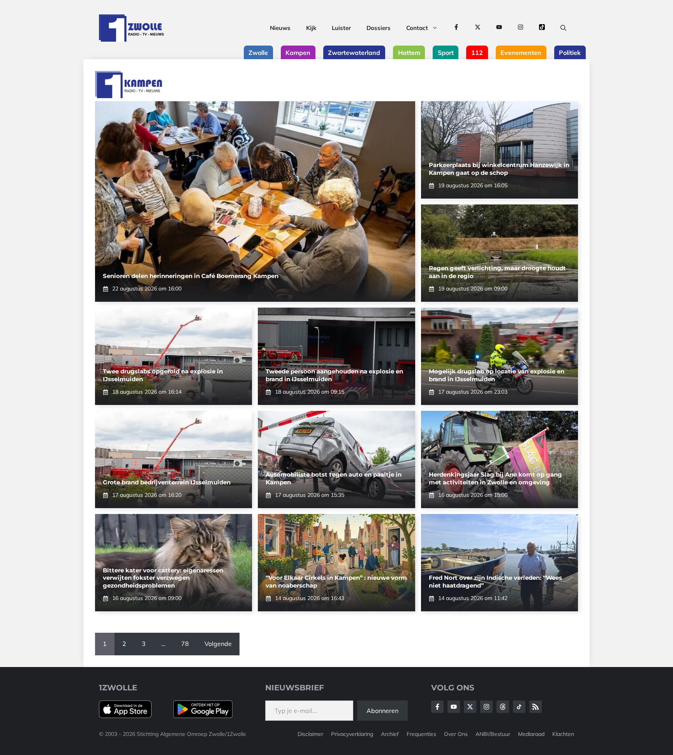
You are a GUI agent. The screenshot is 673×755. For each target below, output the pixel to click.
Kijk (311, 28)
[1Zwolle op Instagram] (520, 28)
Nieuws (280, 28)
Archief (390, 733)
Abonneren (382, 711)
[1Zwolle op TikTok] (542, 28)
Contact (417, 28)
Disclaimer (310, 733)
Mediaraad (531, 733)
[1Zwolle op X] (477, 28)
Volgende (218, 644)
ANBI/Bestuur (493, 733)
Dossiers (378, 28)
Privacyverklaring (352, 733)
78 (185, 644)
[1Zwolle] (131, 28)
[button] (563, 28)
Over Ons (456, 733)
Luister (341, 28)
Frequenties (421, 733)
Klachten (563, 733)
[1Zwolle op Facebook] (456, 28)
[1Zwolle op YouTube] (499, 28)
